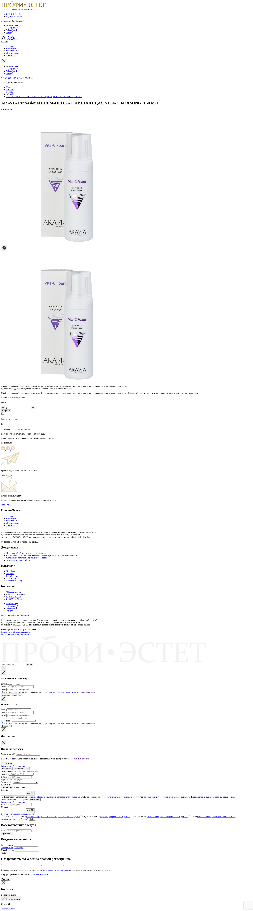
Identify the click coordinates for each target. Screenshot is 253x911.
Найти (29, 665)
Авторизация (19, 766)
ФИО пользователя (9, 771)
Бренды (9, 92)
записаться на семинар (11, 695)
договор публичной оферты (18, 560)
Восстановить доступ (10, 814)
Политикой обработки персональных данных (167, 797)
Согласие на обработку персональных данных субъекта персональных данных (41, 555)
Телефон (5, 686)
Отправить (6, 726)
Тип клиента (7, 782)
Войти (32, 819)
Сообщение (6, 721)
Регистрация (6, 766)
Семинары (11, 518)
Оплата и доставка (14, 523)
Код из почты (7, 845)
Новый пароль (7, 850)
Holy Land (10, 571)
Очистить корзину (12, 899)
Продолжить (7, 834)
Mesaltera (10, 573)
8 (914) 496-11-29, (9, 78)
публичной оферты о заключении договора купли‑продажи (53, 797)
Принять (5, 879)
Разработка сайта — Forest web (15, 615)
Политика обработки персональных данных (26, 553)
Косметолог (6, 769)
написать (5, 505)
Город (3, 779)
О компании (11, 521)
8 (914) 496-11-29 (13, 14)
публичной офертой (86, 692)
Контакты (10, 525)
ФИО (3, 689)
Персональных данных (78, 759)
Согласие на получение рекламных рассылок (26, 558)
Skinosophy (11, 578)
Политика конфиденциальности (15, 632)
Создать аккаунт (28, 814)
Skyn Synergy (12, 576)
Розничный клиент (21, 769)
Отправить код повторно (12, 848)
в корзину (6, 411)
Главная (9, 87)
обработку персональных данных (58, 692)
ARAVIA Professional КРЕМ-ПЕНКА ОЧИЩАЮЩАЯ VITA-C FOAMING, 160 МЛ (44, 96)
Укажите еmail (8, 754)
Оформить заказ (13, 592)
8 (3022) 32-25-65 (14, 16)
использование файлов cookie (56, 870)
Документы (6, 785)
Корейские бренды (14, 581)
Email (3, 684)
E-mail (4, 777)
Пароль (4, 790)
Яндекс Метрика (40, 874)
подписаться (6, 475)
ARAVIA (10, 94)
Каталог (10, 89)
